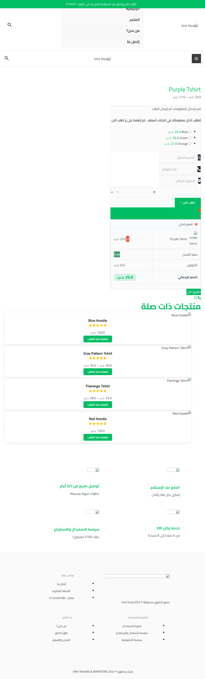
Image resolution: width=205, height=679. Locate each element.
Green (177, 138)
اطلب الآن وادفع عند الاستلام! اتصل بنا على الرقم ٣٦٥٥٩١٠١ (101, 4)
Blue (178, 132)
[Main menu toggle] (196, 58)
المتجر (135, 19)
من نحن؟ (133, 30)
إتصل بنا (133, 41)
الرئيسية (133, 8)
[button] (9, 25)
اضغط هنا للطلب (97, 339)
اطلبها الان (194, 292)
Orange (176, 144)
